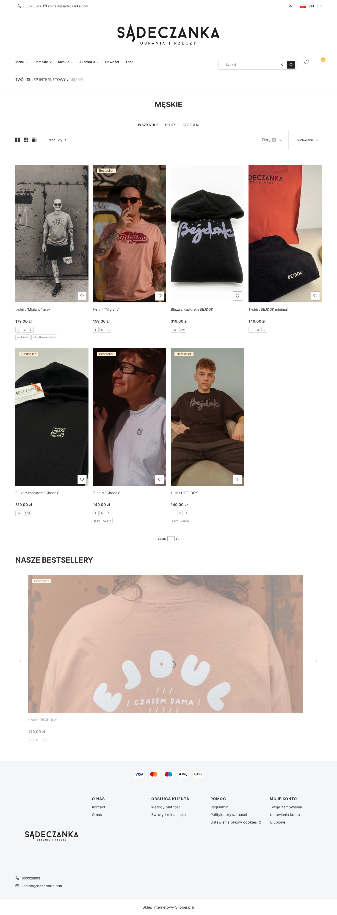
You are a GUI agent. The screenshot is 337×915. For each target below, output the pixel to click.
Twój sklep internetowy (40, 79)
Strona (162, 538)
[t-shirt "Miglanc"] (129, 233)
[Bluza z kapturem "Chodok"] (51, 417)
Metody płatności (166, 807)
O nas (97, 814)
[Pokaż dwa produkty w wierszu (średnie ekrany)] (17, 140)
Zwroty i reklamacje (168, 814)
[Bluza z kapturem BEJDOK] (207, 233)
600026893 (31, 6)
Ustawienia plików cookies (234, 822)
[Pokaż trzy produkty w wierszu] (26, 140)
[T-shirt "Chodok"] (129, 417)
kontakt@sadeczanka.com (68, 6)
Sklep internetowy (167, 907)
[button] (291, 65)
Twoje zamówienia (286, 807)
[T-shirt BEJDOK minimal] (285, 233)
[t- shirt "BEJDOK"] (207, 417)
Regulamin (219, 807)
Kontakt (98, 807)
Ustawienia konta (285, 814)
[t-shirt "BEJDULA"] (165, 644)
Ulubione (277, 822)
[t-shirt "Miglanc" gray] (51, 233)
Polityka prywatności (228, 814)
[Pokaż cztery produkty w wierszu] (34, 140)
